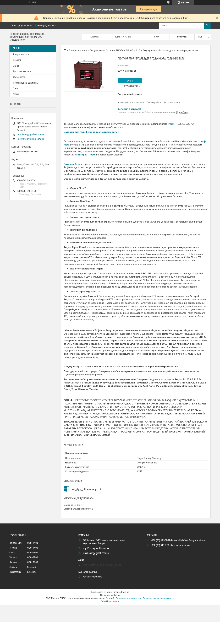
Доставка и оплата (22, 71)
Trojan (171, 123)
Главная (94, 36)
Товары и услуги (123, 36)
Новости (17, 60)
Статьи (16, 65)
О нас (157, 36)
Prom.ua (125, 592)
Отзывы (16, 94)
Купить (130, 80)
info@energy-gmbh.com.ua (30, 139)
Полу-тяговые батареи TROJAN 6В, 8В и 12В (115, 50)
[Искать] (207, 26)
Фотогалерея (19, 77)
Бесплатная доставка (130, 94)
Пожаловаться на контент (128, 598)
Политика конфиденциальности (158, 598)
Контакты (182, 36)
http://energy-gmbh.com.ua (30, 134)
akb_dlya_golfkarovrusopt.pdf (86, 489)
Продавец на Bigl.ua (110, 595)
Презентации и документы (25, 83)
